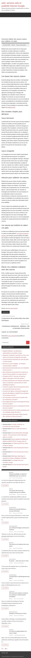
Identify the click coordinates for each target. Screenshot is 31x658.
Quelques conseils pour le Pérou (18, 613)
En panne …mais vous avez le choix (19, 560)
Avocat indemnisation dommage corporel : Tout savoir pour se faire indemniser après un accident (15, 435)
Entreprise (12, 507)
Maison (11, 472)
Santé (11, 488)
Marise (13, 44)
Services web (5, 652)
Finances (12, 591)
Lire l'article (5, 485)
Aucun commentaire (21, 44)
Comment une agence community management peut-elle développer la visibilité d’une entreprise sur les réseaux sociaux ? (16, 393)
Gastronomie (5, 312)
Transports (12, 574)
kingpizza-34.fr (11, 107)
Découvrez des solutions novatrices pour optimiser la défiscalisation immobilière (18, 594)
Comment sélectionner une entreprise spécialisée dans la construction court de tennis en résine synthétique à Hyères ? (16, 382)
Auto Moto (12, 559)
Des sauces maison (13, 308)
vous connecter (12, 335)
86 (5, 648)
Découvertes (13, 611)
